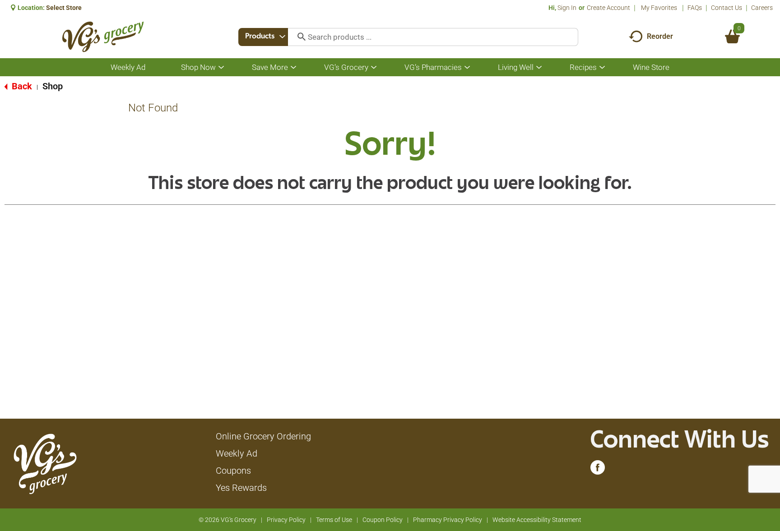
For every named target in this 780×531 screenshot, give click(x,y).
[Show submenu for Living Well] (539, 67)
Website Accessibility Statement (536, 519)
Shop (52, 86)
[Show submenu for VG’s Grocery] (373, 67)
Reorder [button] (660, 36)
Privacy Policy (286, 519)
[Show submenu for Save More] (293, 67)
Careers (762, 7)
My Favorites (659, 7)
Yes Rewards (241, 487)
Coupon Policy (382, 519)
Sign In (566, 7)
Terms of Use (334, 519)
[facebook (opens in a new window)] (597, 469)
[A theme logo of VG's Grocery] (103, 37)
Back (20, 86)
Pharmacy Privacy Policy (447, 519)
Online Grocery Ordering (263, 436)
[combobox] (263, 37)
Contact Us (726, 7)
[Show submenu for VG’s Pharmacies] (467, 67)
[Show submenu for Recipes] (602, 67)
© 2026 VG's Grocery (227, 519)
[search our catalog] (298, 37)
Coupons (233, 470)
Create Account (608, 7)
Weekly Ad (236, 453)
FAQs (694, 7)
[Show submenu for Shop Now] (221, 67)
